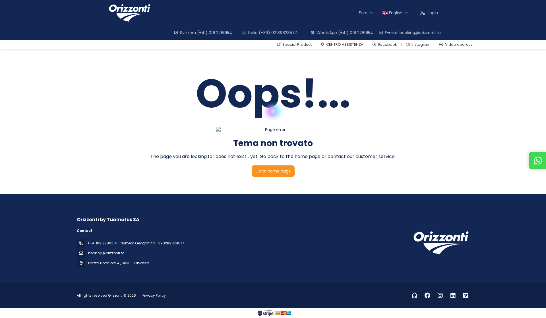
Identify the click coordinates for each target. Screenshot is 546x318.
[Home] (414, 296)
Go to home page (273, 171)
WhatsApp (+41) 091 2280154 (345, 33)
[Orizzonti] (440, 243)
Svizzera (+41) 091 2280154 (206, 33)
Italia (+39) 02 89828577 (272, 33)
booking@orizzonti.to (106, 253)
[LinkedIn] (452, 296)
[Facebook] (427, 296)
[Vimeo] (465, 296)
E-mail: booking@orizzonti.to (413, 33)
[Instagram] (440, 296)
